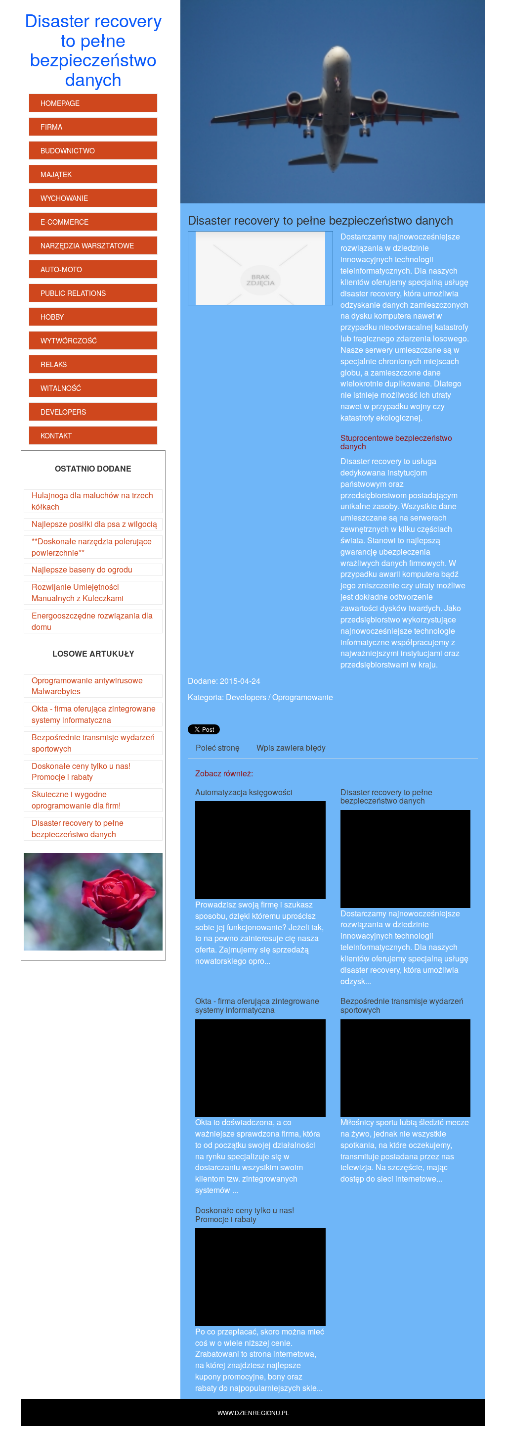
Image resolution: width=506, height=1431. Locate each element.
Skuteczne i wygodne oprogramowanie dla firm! (76, 799)
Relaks (54, 364)
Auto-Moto (61, 269)
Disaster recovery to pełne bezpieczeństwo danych (78, 828)
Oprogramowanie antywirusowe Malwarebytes (87, 685)
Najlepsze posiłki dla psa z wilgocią (94, 523)
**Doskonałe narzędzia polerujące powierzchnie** (92, 546)
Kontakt (56, 435)
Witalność (61, 388)
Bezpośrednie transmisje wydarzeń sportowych (93, 742)
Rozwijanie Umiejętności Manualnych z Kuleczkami (78, 592)
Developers (63, 412)
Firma (51, 127)
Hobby (52, 317)
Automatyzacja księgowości (244, 792)
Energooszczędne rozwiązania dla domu (92, 621)
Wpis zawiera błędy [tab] (291, 747)
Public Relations (73, 293)
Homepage (60, 103)
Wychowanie (64, 198)
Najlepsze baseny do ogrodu (82, 569)
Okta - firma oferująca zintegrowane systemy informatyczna (94, 714)
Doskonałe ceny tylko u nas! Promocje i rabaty (81, 771)
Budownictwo (68, 150)
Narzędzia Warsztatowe (87, 245)
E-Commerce (64, 222)
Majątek (56, 174)
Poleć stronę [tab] (218, 747)
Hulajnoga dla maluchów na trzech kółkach (92, 500)
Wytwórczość (69, 340)
